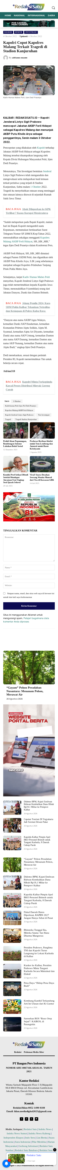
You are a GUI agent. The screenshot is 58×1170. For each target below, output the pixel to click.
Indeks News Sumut (17, 1133)
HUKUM (18, 32)
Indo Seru (30, 1137)
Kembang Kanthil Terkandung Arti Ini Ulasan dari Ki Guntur (39, 1002)
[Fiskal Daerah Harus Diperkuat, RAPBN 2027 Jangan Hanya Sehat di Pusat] (12, 918)
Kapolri (41, 147)
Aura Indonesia (22, 1142)
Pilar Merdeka (39, 1142)
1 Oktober (35, 186)
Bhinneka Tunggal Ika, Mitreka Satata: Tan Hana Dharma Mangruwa (36, 933)
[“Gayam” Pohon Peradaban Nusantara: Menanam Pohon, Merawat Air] (29, 667)
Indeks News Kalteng (39, 1133)
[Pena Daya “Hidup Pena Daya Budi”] (12, 988)
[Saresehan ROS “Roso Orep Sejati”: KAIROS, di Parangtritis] (12, 1024)
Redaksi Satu (30, 1129)
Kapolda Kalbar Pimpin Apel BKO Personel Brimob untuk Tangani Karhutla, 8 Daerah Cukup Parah (37, 841)
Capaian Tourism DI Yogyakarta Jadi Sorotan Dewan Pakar (38, 820)
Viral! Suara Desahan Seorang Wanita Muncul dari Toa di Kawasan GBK (42, 477)
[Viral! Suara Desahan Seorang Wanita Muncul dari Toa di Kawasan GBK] (42, 464)
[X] (24, 105)
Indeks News (45, 1129)
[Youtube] (36, 1119)
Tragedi (8, 419)
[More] (46, 105)
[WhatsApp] (31, 105)
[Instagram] (26, 1119)
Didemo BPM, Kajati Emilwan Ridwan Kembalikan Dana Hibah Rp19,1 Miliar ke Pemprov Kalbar (39, 805)
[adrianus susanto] (6, 57)
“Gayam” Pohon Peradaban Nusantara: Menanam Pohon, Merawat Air (24, 691)
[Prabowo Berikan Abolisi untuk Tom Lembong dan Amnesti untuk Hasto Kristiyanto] (42, 430)
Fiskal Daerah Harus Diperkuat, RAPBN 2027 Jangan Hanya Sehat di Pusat (38, 915)
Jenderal (47, 171)
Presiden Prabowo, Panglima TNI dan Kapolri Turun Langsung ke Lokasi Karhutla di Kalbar (39, 952)
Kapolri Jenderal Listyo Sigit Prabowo (19, 415)
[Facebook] (16, 105)
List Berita (42, 1137)
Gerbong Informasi (28, 1146)
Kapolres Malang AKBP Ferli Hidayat (19, 410)
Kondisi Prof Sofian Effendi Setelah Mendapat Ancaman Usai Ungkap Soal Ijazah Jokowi (15, 479)
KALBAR (8, 32)
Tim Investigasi (43, 415)
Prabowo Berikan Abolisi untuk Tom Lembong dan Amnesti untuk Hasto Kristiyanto (41, 445)
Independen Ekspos (13, 1137)
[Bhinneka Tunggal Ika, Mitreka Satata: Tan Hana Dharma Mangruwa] (12, 935)
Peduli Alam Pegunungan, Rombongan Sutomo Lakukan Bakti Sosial (15, 443)
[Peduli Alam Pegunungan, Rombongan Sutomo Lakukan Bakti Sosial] (15, 430)
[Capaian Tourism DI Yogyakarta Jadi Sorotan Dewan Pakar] (12, 825)
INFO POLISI (31, 32)
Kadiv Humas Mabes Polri (36, 277)
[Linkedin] (39, 105)
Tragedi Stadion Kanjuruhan (26, 419)
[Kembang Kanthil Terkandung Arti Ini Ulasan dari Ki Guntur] (12, 1006)
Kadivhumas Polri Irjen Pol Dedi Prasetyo (20, 406)
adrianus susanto (19, 57)
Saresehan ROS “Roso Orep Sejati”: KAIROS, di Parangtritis (38, 1021)
